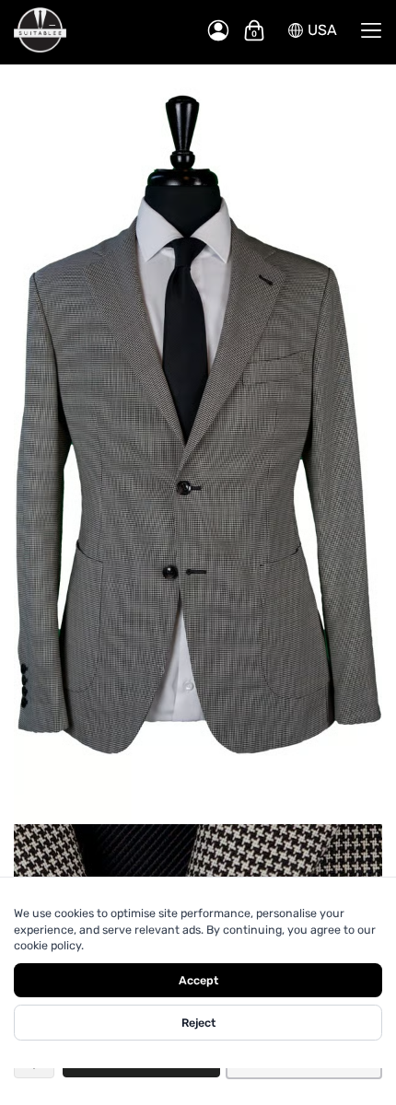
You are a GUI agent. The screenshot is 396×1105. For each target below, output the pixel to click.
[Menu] (371, 30)
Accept (198, 980)
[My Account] (218, 30)
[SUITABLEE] (101, 29)
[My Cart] (254, 30)
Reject (198, 1022)
